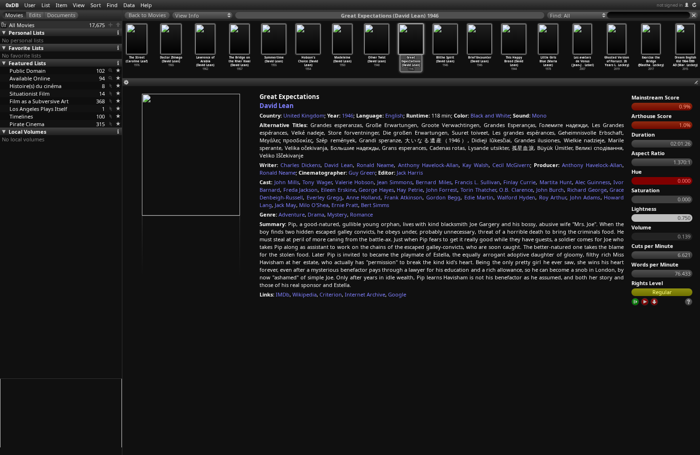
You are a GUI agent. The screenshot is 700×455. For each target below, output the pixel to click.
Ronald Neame (375, 164)
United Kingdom (303, 115)
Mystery (337, 214)
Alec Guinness (592, 182)
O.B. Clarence (516, 189)
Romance (361, 214)
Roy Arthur (553, 197)
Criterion (331, 294)
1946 (347, 115)
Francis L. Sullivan (477, 182)
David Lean (277, 105)
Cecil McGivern (511, 164)
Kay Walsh (475, 164)
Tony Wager (316, 182)
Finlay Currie (519, 182)
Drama (316, 214)
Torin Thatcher (478, 189)
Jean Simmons (394, 182)
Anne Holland (363, 197)
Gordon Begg (443, 197)
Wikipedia (304, 294)
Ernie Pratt (344, 204)
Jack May (285, 204)
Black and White (490, 115)
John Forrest (442, 189)
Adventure (292, 214)
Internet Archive (365, 294)
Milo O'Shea (314, 204)
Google (397, 294)
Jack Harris (410, 172)
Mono (539, 115)
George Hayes (376, 189)
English (394, 115)
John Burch (550, 189)
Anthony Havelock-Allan (428, 164)
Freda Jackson (300, 189)
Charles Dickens (300, 164)
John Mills (286, 182)
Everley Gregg (325, 197)
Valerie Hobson (354, 182)
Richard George (587, 189)
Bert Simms (375, 204)
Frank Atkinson (403, 197)
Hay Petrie (410, 189)
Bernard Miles (433, 182)
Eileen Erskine (338, 189)
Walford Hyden (516, 197)
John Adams (585, 197)
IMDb (283, 294)
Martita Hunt (556, 182)
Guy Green (362, 172)
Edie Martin (479, 197)
